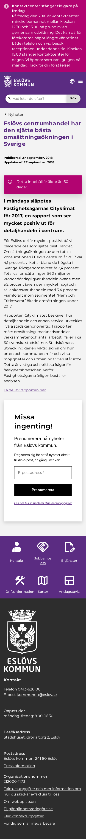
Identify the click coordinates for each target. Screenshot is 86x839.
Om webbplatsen (20, 801)
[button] (9, 829)
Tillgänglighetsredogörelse (28, 809)
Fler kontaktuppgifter (24, 816)
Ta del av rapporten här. (25, 390)
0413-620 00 (29, 689)
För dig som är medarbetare (29, 823)
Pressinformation (19, 766)
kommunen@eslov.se (37, 695)
